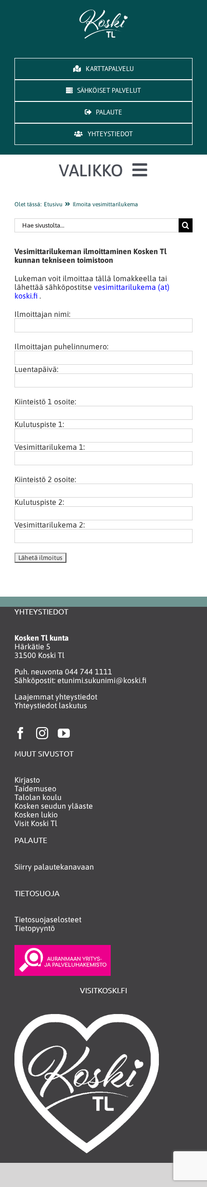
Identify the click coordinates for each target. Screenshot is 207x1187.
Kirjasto (27, 779)
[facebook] (20, 733)
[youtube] (64, 733)
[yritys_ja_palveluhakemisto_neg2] (62, 948)
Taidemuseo (35, 788)
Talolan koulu (38, 797)
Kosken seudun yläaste (53, 805)
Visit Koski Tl (35, 823)
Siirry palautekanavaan (54, 866)
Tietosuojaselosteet (47, 919)
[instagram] (42, 733)
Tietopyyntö (34, 928)
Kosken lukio (36, 814)
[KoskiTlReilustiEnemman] (103, 13)
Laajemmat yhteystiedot (55, 696)
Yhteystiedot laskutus (50, 705)
